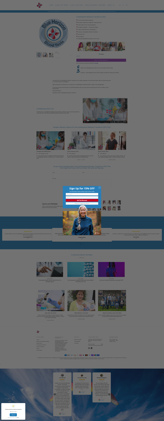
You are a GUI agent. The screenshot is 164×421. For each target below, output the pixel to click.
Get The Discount (82, 200)
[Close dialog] (99, 187)
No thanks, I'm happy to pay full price (82, 203)
